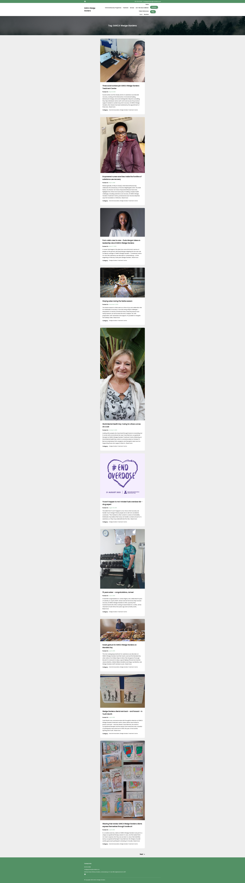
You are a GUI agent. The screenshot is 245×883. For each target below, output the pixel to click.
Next (142, 854)
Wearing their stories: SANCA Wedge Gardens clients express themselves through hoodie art (122, 825)
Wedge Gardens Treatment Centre (129, 110)
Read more (112, 107)
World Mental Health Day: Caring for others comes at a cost (121, 425)
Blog (153, 11)
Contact (154, 7)
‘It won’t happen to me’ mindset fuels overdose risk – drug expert (122, 503)
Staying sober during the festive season (117, 301)
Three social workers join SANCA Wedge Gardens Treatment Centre (120, 87)
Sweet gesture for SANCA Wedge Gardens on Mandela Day (119, 646)
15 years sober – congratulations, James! (118, 592)
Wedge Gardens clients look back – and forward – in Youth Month (122, 712)
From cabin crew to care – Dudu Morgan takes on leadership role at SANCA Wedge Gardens (121, 241)
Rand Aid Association (114, 110)
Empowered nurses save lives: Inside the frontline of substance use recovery (122, 178)
